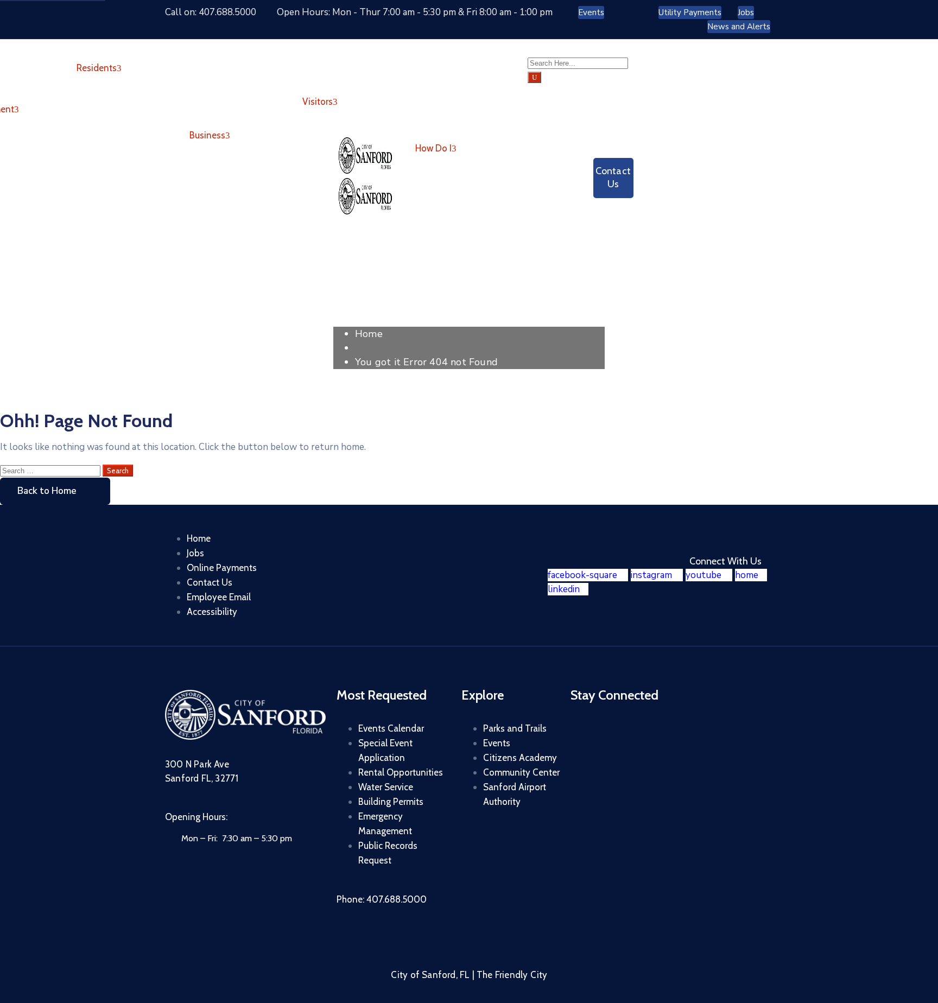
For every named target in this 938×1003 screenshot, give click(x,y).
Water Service (385, 787)
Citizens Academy (520, 757)
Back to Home (47, 491)
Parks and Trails (515, 728)
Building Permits (390, 801)
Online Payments (222, 567)
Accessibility (212, 611)
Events (496, 743)
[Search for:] (51, 470)
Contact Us (209, 582)
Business (207, 135)
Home (369, 333)
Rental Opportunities (400, 772)
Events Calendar (391, 728)
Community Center (521, 772)
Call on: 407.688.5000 (210, 12)
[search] (534, 77)
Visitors (317, 101)
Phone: (382, 899)
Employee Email (219, 597)
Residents (97, 67)
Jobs (195, 553)
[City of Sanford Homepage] (245, 737)
